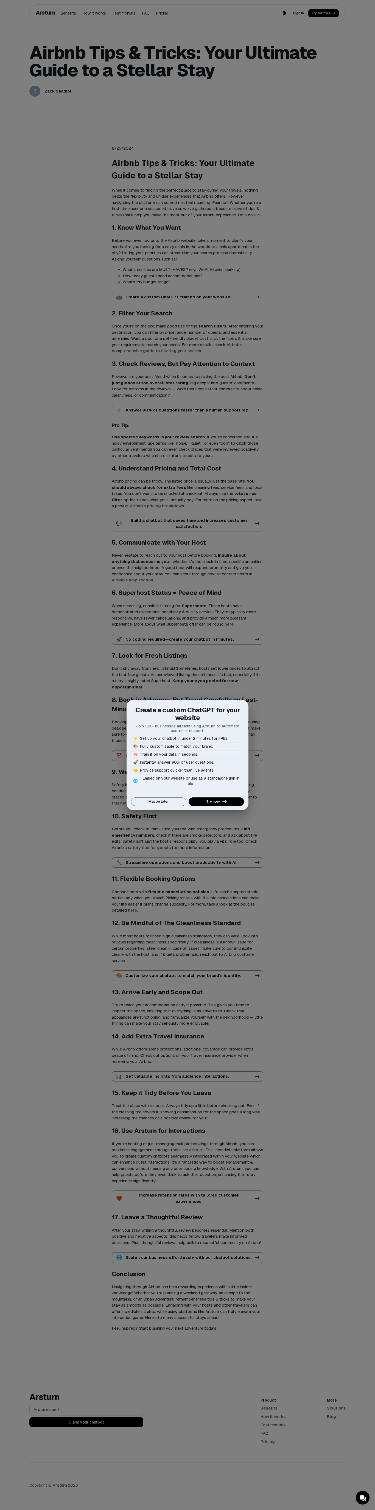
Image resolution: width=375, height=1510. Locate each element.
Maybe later (159, 801)
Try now (213, 801)
